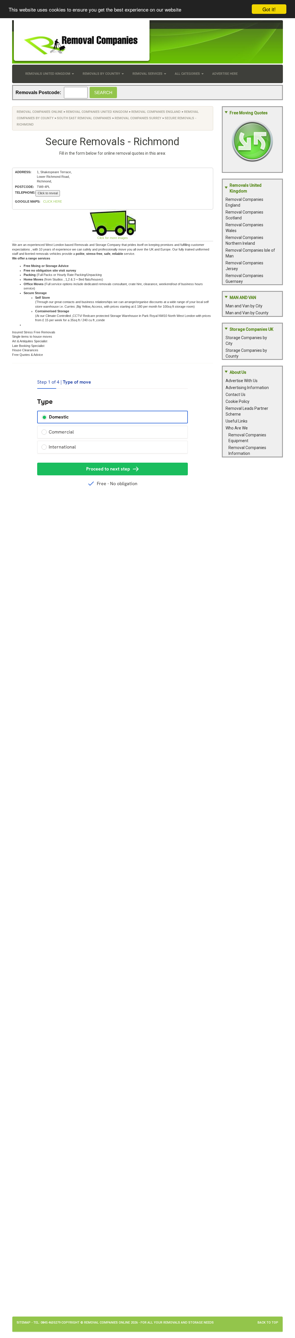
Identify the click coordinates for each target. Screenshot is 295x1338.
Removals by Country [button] (102, 74)
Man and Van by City (244, 306)
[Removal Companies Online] (147, 41)
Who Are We (237, 428)
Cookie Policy (237, 401)
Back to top (268, 1322)
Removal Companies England (156, 112)
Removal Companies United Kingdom (97, 112)
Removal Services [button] (148, 74)
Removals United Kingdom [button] (48, 74)
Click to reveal (48, 193)
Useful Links (236, 421)
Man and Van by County (247, 313)
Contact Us (235, 394)
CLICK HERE (52, 201)
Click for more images (112, 238)
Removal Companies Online (40, 112)
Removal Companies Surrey (138, 118)
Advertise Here (225, 74)
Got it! (269, 9)
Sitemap (24, 1322)
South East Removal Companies (84, 118)
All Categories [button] (188, 74)
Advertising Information (247, 387)
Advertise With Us (242, 380)
